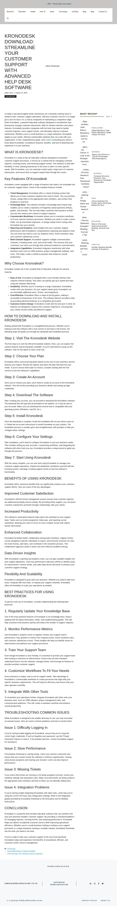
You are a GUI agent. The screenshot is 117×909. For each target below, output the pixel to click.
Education (22, 12)
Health (32, 12)
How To (42, 12)
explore (49, 140)
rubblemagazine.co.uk (30, 900)
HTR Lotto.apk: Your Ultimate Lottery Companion (25, 854)
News (52, 12)
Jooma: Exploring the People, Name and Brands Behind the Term (101, 203)
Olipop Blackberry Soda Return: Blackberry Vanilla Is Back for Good (101, 132)
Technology (63, 12)
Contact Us (103, 12)
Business (10, 12)
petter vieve (9, 93)
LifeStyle (75, 12)
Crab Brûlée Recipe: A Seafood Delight (21, 851)
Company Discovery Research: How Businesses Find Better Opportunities (102, 179)
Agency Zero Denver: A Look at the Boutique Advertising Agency (100, 156)
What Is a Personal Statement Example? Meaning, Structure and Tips (100, 227)
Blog (84, 12)
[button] (8, 18)
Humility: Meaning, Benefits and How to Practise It (102, 248)
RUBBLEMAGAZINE (59, 884)
